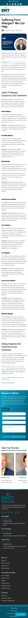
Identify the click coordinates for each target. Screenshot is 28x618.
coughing (11, 122)
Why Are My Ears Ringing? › (8, 382)
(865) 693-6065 (15, 1)
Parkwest (13, 366)
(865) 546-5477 (7, 531)
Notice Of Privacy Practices (14, 613)
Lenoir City (4, 368)
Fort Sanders (19, 366)
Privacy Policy (14, 608)
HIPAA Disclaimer (14, 616)
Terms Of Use (14, 611)
